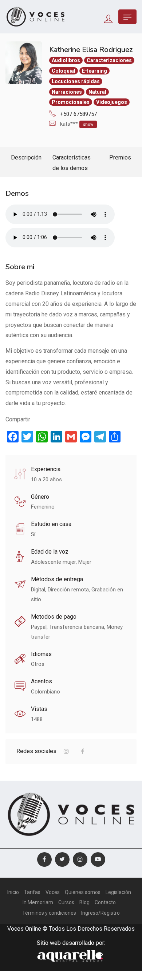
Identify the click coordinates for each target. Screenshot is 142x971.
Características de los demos (71, 162)
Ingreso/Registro (100, 913)
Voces (53, 892)
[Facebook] (44, 859)
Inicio (13, 892)
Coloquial (63, 71)
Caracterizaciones (109, 60)
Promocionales (71, 102)
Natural (97, 92)
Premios (120, 157)
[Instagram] (80, 859)
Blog (84, 902)
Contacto (105, 902)
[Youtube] (98, 859)
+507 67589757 (78, 114)
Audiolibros (66, 60)
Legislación (118, 892)
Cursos (66, 902)
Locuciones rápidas (76, 81)
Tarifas (32, 892)
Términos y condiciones (49, 913)
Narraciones (67, 92)
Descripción (26, 157)
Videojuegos (111, 102)
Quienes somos (82, 892)
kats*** (76, 124)
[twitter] (62, 859)
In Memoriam (38, 902)
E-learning (94, 71)
